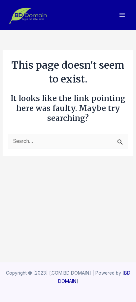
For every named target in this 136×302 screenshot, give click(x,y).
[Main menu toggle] (122, 15)
